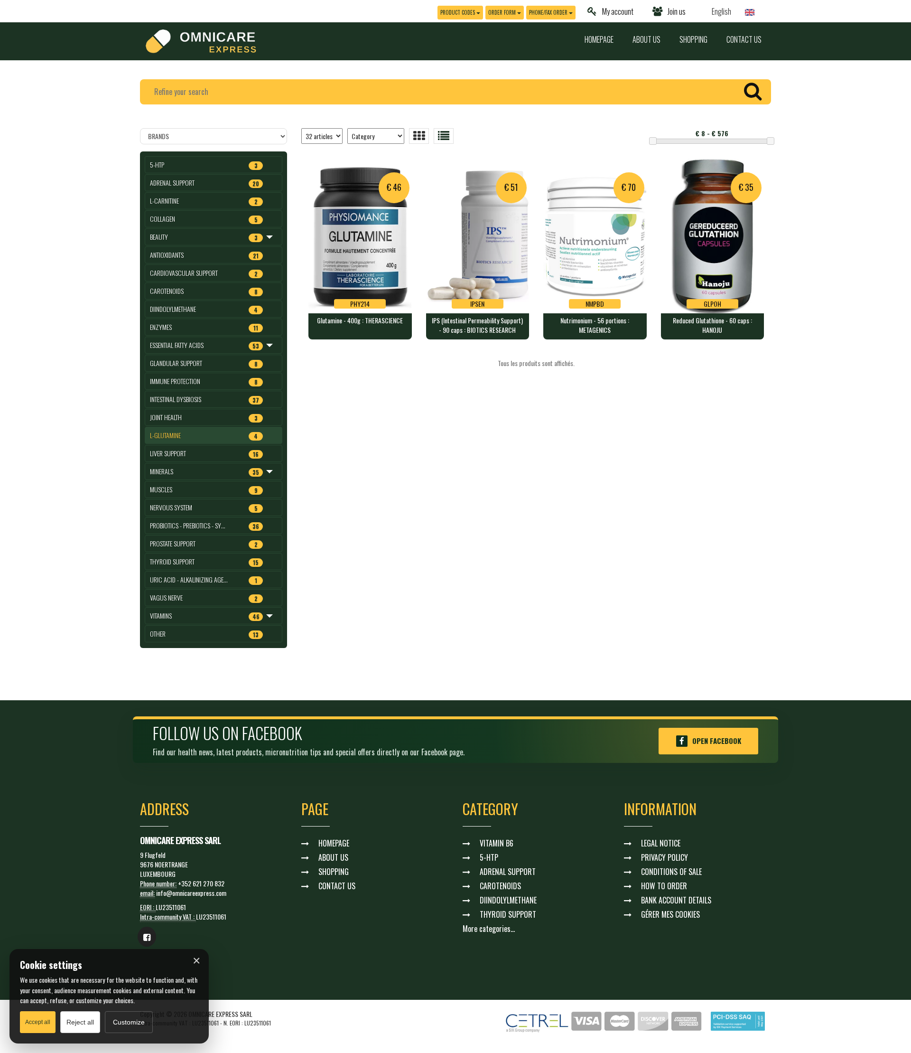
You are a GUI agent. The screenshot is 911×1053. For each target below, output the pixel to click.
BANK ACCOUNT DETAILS (676, 900)
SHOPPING (693, 39)
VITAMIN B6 (496, 843)
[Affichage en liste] (444, 136)
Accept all (37, 1022)
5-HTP (489, 857)
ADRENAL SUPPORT (508, 871)
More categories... (489, 928)
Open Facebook (716, 740)
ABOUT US (646, 39)
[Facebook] (147, 937)
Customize (129, 1022)
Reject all (80, 1022)
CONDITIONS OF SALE (671, 871)
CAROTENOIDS (500, 886)
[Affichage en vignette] (419, 136)
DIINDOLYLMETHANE (508, 900)
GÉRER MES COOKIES (670, 914)
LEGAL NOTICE (660, 843)
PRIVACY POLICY (664, 857)
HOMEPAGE (599, 39)
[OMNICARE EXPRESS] (201, 40)
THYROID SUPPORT (508, 914)
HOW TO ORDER (664, 886)
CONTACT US (744, 39)
